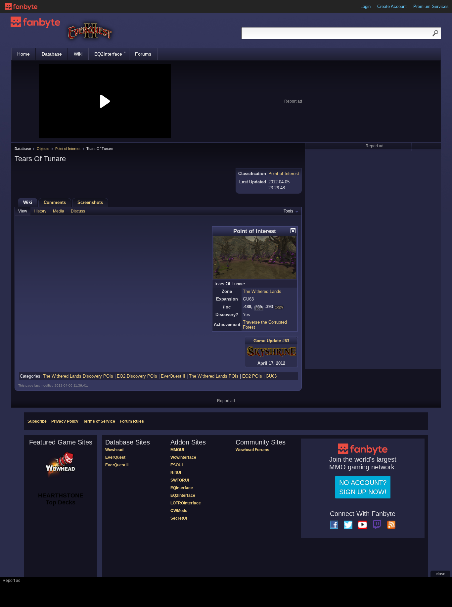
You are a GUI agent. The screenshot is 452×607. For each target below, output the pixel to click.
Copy (279, 307)
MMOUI (177, 449)
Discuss (78, 211)
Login (365, 6)
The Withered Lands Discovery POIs (78, 376)
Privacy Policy (64, 421)
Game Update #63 (271, 340)
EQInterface (181, 488)
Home (23, 54)
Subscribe (37, 421)
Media (58, 211)
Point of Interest (67, 149)
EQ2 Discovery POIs (137, 376)
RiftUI (175, 472)
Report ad (293, 101)
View (22, 211)
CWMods (178, 510)
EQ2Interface (108, 54)
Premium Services (431, 6)
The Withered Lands (262, 291)
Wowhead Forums (252, 449)
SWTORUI (179, 480)
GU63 (271, 376)
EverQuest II (173, 376)
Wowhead (114, 449)
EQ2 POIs (252, 376)
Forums (143, 54)
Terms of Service (99, 421)
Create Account (392, 6)
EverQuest (115, 457)
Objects (43, 149)
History (40, 211)
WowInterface (183, 457)
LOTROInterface (185, 503)
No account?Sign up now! (362, 487)
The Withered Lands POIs (214, 376)
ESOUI (176, 465)
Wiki (78, 54)
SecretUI (178, 518)
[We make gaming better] (21, 6)
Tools (288, 211)
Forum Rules (132, 421)
